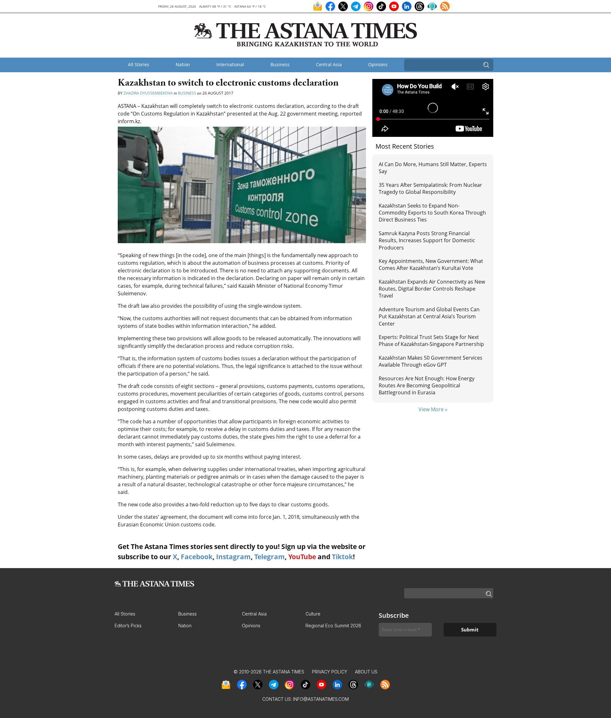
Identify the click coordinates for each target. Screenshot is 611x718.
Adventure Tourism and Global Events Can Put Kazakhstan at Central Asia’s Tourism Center (429, 316)
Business (280, 64)
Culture (313, 613)
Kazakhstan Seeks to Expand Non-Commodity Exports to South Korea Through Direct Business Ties (432, 212)
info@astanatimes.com (321, 699)
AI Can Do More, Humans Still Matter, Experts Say (433, 168)
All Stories (138, 64)
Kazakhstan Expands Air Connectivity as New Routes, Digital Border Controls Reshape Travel (432, 288)
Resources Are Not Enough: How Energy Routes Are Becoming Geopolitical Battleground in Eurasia (426, 385)
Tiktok (342, 556)
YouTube (302, 556)
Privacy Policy (329, 671)
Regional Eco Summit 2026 (333, 625)
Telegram (269, 556)
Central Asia (329, 64)
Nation (183, 64)
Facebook (197, 556)
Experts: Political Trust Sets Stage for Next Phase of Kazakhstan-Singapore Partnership (431, 341)
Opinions (378, 64)
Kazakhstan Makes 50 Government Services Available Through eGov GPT (430, 361)
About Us (366, 671)
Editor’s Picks (128, 625)
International (230, 64)
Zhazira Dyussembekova (148, 93)
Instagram (233, 556)
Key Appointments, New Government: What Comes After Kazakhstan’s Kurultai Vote (431, 264)
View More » (432, 409)
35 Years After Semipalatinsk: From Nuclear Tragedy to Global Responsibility (430, 188)
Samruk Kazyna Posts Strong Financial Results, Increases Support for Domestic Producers (427, 240)
